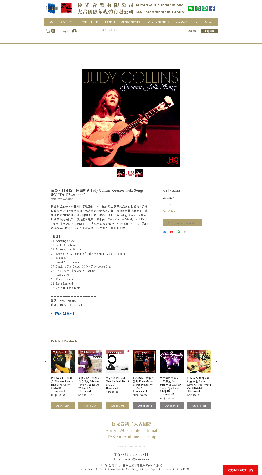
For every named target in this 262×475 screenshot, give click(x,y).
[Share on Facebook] (165, 233)
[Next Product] (216, 362)
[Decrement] (165, 204)
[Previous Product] (46, 362)
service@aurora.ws (136, 459)
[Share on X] (185, 233)
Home (54, 56)
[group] (131, 380)
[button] (50, 31)
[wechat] (191, 8)
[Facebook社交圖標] (212, 8)
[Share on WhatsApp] (178, 233)
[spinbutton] (171, 204)
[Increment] (176, 204)
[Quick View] (172, 362)
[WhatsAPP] (198, 8)
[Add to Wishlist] (207, 223)
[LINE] (205, 8)
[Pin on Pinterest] (171, 233)
